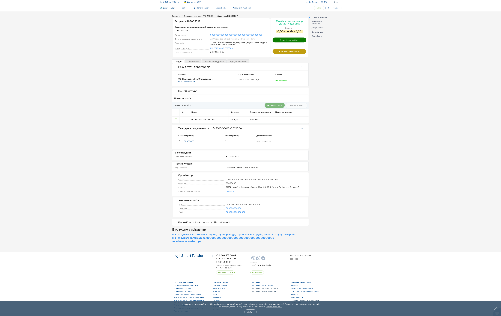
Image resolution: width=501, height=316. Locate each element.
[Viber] (252, 259)
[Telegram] (263, 259)
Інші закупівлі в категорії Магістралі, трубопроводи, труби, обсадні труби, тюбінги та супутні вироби (233, 235)
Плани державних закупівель (187, 294)
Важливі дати (318, 32)
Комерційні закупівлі (183, 288)
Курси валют (297, 297)
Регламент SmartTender (263, 285)
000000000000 (233, 208)
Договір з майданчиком (302, 288)
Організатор (317, 36)
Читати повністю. (274, 307)
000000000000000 (235, 212)
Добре (250, 312)
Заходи (294, 285)
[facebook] (296, 260)
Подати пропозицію (289, 40)
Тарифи (294, 294)
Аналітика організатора (186, 241)
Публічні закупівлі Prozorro (186, 285)
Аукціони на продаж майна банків (189, 297)
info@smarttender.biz (261, 265)
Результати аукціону (317, 22)
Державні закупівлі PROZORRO (199, 16)
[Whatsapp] (258, 259)
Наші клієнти (219, 288)
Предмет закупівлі (320, 17)
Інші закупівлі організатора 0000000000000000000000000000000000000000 (223, 238)
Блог (215, 294)
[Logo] (167, 8)
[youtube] (291, 260)
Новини (216, 291)
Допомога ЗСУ (194, 2)
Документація (318, 28)
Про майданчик (220, 285)
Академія (217, 297)
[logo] (189, 256)
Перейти (230, 191)
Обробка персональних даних (305, 291)
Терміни (216, 300)
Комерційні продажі (183, 291)
